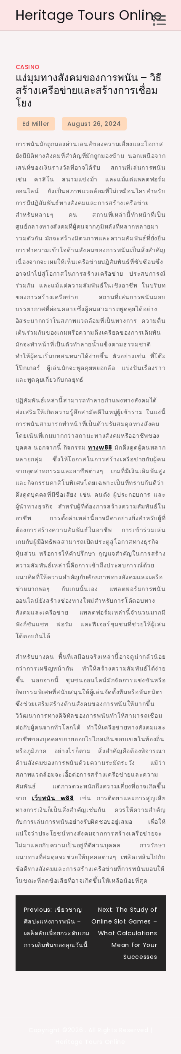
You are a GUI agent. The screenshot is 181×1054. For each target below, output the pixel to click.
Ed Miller (36, 124)
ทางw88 (100, 447)
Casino (28, 67)
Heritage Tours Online (89, 14)
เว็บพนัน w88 (53, 798)
